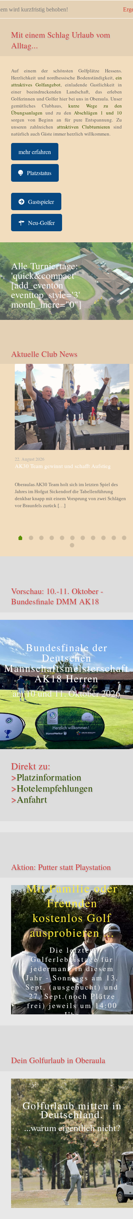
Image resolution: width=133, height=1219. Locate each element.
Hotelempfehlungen (55, 788)
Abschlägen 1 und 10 (96, 112)
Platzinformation (49, 777)
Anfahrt (32, 799)
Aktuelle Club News (44, 353)
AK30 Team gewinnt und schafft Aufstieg (63, 465)
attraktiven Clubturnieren (83, 126)
